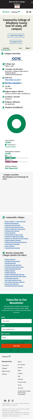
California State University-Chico (14, 227)
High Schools (6, 371)
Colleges (4, 368)
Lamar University (10, 246)
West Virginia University (11, 278)
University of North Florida (12, 225)
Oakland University (10, 272)
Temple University (10, 271)
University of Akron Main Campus (14, 267)
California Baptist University (13, 240)
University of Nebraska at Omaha (14, 236)
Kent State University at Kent (13, 280)
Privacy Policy (22, 382)
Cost (20, 48)
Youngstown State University (13, 265)
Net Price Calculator (13, 83)
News (19, 370)
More (28, 48)
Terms (20, 385)
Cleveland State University (12, 248)
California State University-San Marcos (16, 242)
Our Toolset (21, 364)
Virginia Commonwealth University (14, 274)
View (17, 6)
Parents (4, 374)
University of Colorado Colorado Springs (16, 238)
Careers (20, 367)
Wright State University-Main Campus (15, 276)
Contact (20, 373)
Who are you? (5, 334)
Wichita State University (12, 223)
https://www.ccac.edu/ (12, 80)
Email (3, 325)
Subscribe (16, 346)
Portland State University (12, 231)
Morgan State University (12, 284)
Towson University (10, 233)
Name (3, 317)
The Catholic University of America (14, 282)
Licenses (20, 388)
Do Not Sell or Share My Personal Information (24, 392)
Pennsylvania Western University (14, 286)
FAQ (19, 376)
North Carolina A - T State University (15, 221)
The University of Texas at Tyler (14, 235)
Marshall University (10, 263)
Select (4, 337)
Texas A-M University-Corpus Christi (15, 229)
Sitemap (20, 379)
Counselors (5, 365)
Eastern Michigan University (13, 269)
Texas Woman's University (12, 244)
